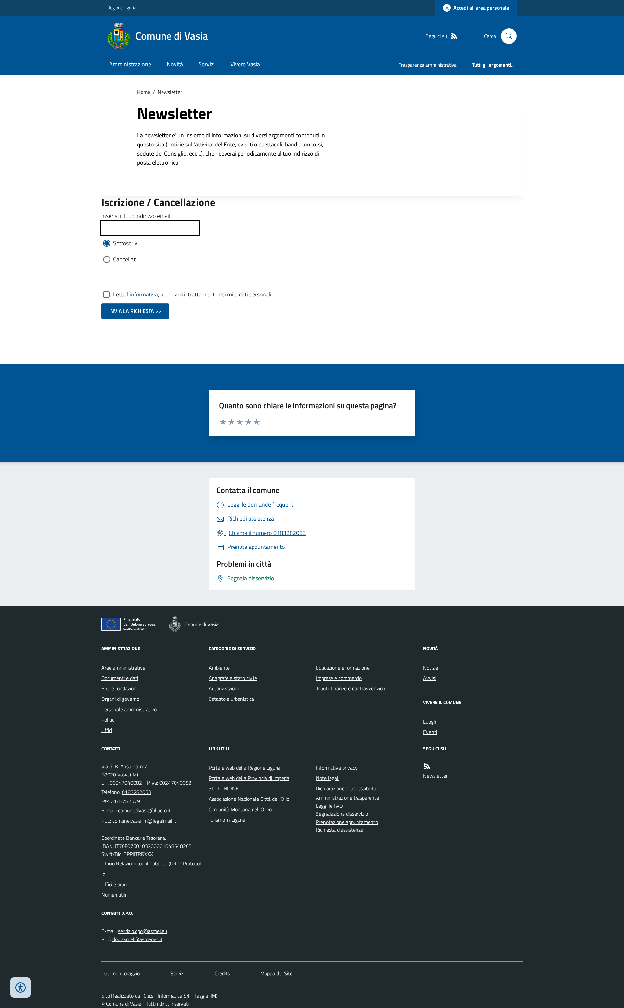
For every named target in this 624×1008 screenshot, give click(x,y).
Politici (108, 720)
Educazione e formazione (343, 668)
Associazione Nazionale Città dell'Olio (249, 799)
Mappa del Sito (276, 973)
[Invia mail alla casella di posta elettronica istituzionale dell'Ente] (144, 810)
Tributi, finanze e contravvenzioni (351, 688)
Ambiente (219, 668)
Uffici (106, 730)
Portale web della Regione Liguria (244, 768)
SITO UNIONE (224, 788)
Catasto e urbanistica (231, 699)
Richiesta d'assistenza (339, 830)
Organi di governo (120, 699)
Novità (175, 64)
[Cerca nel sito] (506, 36)
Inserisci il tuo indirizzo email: (136, 215)
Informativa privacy (337, 768)
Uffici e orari (114, 884)
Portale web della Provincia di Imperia (249, 778)
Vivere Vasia (245, 64)
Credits (222, 973)
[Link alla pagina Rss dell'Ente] (427, 766)
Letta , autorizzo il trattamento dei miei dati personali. (193, 294)
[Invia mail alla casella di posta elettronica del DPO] (142, 931)
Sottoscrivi (126, 243)
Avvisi (429, 678)
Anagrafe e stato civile (233, 678)
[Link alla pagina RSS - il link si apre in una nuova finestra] (454, 36)
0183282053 (136, 792)
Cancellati (125, 259)
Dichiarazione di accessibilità (346, 788)
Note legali (327, 778)
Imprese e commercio (339, 678)
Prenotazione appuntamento (347, 822)
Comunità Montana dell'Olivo (240, 809)
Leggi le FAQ (329, 806)
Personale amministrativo (129, 709)
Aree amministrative (123, 668)
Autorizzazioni (224, 688)
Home (143, 92)
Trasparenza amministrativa (428, 65)
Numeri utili (113, 895)
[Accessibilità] (20, 987)
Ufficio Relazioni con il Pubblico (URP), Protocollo (151, 869)
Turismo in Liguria (227, 820)
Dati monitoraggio (120, 973)
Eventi (430, 732)
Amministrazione (130, 64)
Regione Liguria (121, 7)
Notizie (430, 668)
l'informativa (142, 294)
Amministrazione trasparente (347, 797)
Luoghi (430, 721)
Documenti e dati (119, 678)
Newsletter (435, 776)
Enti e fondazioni (119, 688)
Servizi (207, 64)
